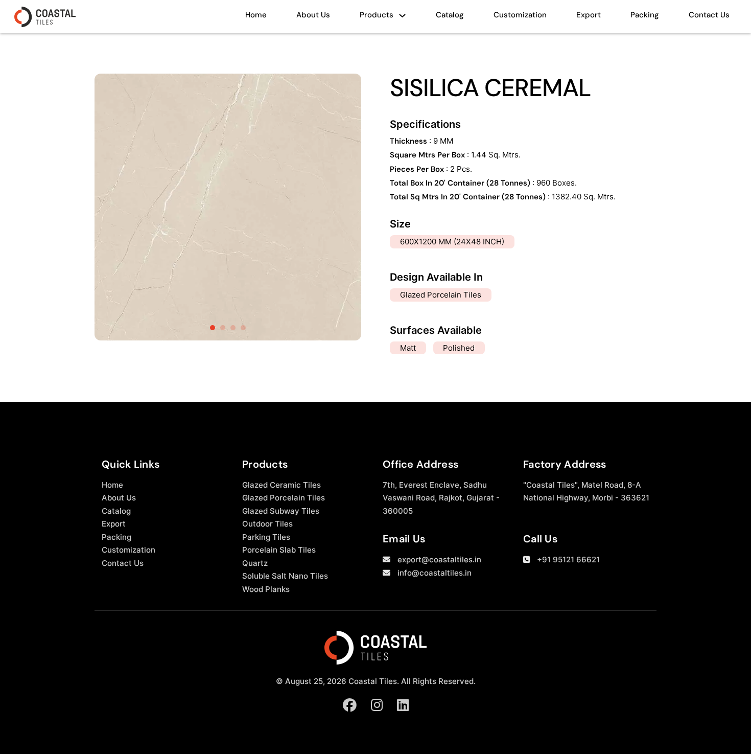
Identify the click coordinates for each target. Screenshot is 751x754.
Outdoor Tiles (267, 524)
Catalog (450, 15)
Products (376, 15)
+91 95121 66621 (568, 559)
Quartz (255, 563)
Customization (520, 15)
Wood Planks (266, 589)
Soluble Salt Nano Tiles (285, 576)
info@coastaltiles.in (434, 573)
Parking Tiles (266, 537)
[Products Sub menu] (402, 18)
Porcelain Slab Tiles (279, 550)
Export (588, 15)
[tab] (212, 327)
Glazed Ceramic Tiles (281, 485)
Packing (644, 15)
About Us (313, 15)
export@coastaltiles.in (439, 559)
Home (256, 15)
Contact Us (709, 15)
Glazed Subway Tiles (280, 511)
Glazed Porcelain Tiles (283, 497)
